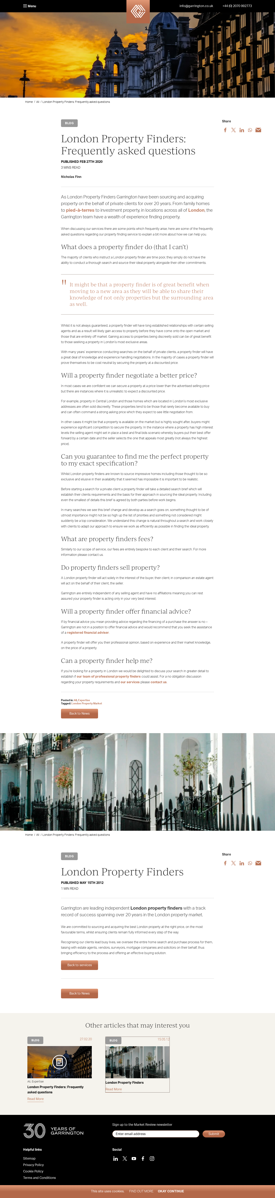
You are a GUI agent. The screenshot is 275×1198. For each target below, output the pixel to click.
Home (29, 102)
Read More (35, 1099)
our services (130, 682)
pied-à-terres (80, 210)
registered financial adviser (88, 632)
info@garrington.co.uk (196, 6)
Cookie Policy (33, 1171)
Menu (31, 6)
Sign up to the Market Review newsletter (142, 1124)
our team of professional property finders (109, 676)
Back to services (79, 965)
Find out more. (141, 1191)
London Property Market (86, 703)
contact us (159, 682)
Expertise (84, 700)
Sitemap (29, 1158)
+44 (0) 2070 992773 (237, 6)
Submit (214, 1134)
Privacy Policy (33, 1165)
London (196, 210)
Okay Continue (171, 1191)
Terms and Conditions (39, 1177)
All (37, 102)
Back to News (79, 713)
